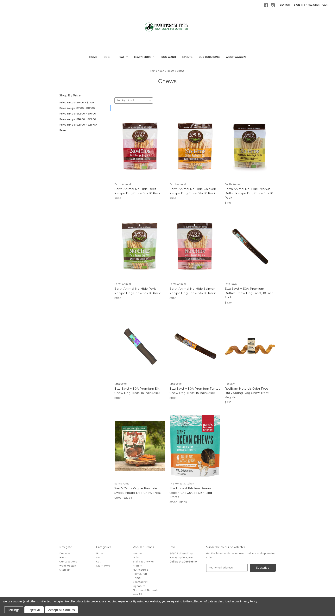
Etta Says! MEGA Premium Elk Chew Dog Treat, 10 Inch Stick (137, 391)
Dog (107, 57)
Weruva (137, 553)
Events (187, 57)
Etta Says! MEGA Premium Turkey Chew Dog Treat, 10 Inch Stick (194, 391)
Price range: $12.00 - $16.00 (77, 113)
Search (285, 4)
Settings (14, 610)
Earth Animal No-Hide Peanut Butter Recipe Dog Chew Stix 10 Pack (249, 193)
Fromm (137, 565)
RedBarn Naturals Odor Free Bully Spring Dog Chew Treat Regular (247, 393)
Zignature (139, 586)
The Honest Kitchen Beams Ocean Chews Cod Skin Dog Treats (190, 492)
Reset (63, 130)
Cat (121, 57)
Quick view (140, 146)
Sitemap (64, 569)
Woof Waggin (236, 57)
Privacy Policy (248, 601)
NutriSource (140, 569)
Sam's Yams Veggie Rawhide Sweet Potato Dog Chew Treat (137, 490)
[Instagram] (273, 5)
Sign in (298, 4)
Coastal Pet (140, 582)
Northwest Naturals (145, 590)
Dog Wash (168, 57)
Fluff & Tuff (140, 573)
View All (137, 594)
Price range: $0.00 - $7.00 (76, 102)
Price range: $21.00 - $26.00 (78, 124)
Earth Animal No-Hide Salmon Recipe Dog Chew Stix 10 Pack (192, 291)
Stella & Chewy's (143, 561)
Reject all (34, 610)
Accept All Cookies (61, 610)
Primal (137, 578)
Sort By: (121, 100)
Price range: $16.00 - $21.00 (77, 119)
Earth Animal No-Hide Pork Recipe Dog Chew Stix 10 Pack (137, 291)
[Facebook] (266, 5)
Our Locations (209, 57)
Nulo (136, 557)
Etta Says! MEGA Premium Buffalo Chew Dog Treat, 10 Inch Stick (249, 293)
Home (93, 57)
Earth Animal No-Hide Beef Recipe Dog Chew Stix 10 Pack (137, 191)
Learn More (142, 57)
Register (313, 4)
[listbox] (140, 100)
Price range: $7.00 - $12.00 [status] (77, 108)
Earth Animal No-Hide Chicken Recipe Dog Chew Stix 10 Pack (192, 191)
